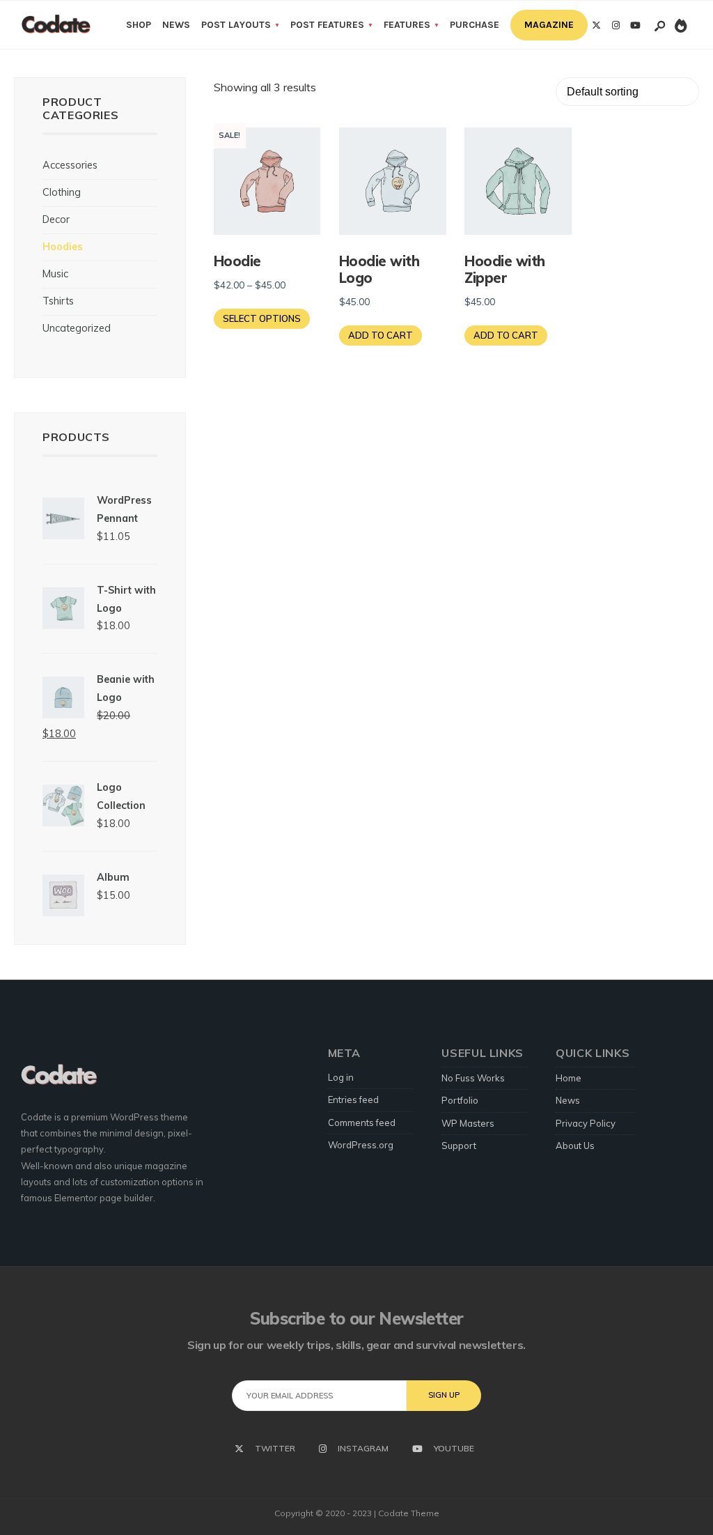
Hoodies (62, 246)
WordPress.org (360, 1144)
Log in (341, 1077)
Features (407, 25)
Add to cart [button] (380, 335)
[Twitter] (596, 26)
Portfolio (459, 1100)
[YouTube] (635, 26)
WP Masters (467, 1123)
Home (568, 1077)
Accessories (69, 165)
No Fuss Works (473, 1077)
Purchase (474, 25)
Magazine (549, 25)
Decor (56, 219)
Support (458, 1145)
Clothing (61, 192)
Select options (262, 318)
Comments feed (361, 1122)
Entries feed (353, 1099)
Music (55, 274)
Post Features (327, 25)
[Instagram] (615, 26)
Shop (138, 25)
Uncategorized (76, 328)
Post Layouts (236, 25)
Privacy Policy (586, 1123)
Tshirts (58, 301)
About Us (575, 1145)
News (176, 25)
